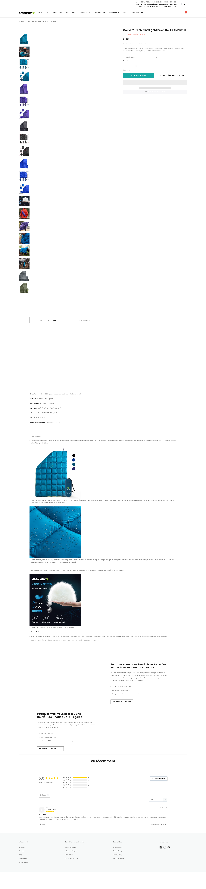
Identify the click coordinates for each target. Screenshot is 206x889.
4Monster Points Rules (72, 858)
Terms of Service (118, 858)
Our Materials (23, 858)
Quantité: (126, 61)
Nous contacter (137, 13)
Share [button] (43, 824)
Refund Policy (117, 851)
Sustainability (23, 862)
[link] (166, 13)
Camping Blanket (85, 13)
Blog (124, 13)
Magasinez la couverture (50, 749)
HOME (40, 13)
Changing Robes (100, 13)
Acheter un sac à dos (122, 702)
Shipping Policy (118, 847)
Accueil (21, 21)
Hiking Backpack (70, 13)
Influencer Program (71, 851)
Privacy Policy (117, 855)
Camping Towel (57, 13)
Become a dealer (70, 847)
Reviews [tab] (43, 795)
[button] (155, 82)
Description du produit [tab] (48, 320)
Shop (46, 13)
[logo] (27, 12)
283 (146, 92)
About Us (22, 847)
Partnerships (69, 855)
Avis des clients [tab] (85, 320)
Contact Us (22, 851)
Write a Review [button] (160, 778)
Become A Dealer (114, 13)
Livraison (132, 44)
